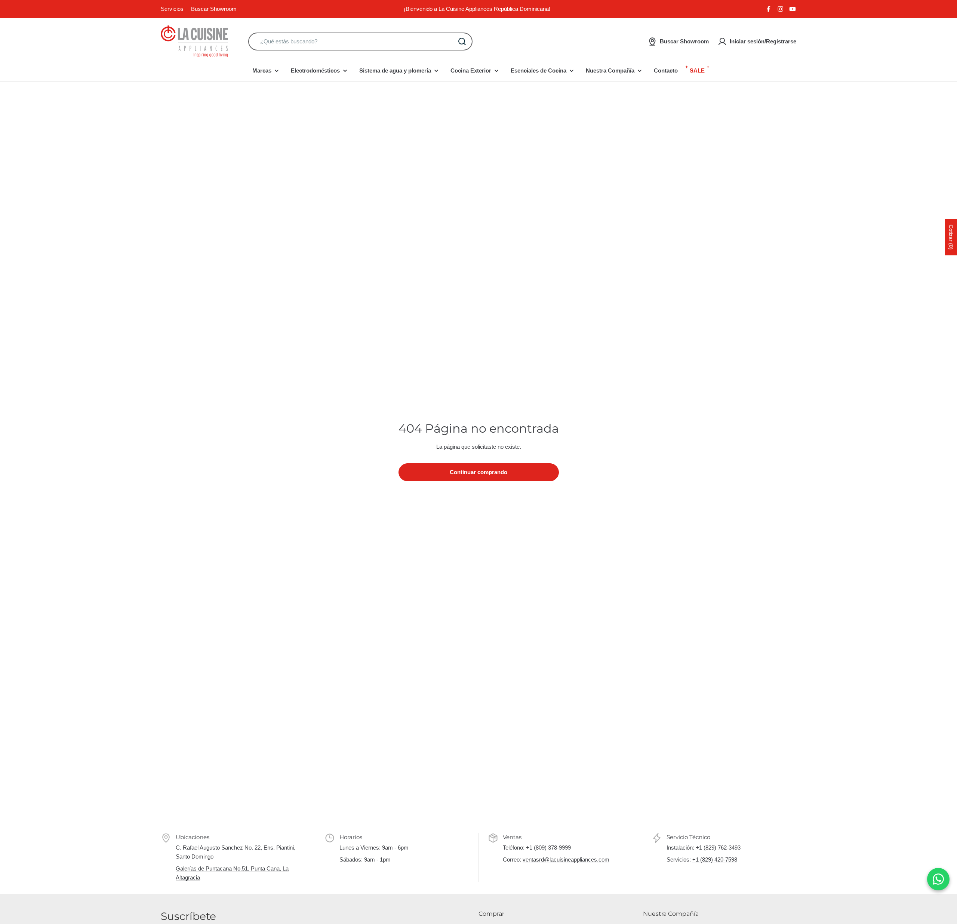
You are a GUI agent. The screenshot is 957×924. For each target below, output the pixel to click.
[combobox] (360, 41)
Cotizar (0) (951, 236)
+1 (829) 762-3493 (718, 847)
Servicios (172, 9)
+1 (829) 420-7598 (714, 859)
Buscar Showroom (214, 9)
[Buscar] (462, 41)
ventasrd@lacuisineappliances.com (566, 859)
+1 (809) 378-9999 (548, 847)
